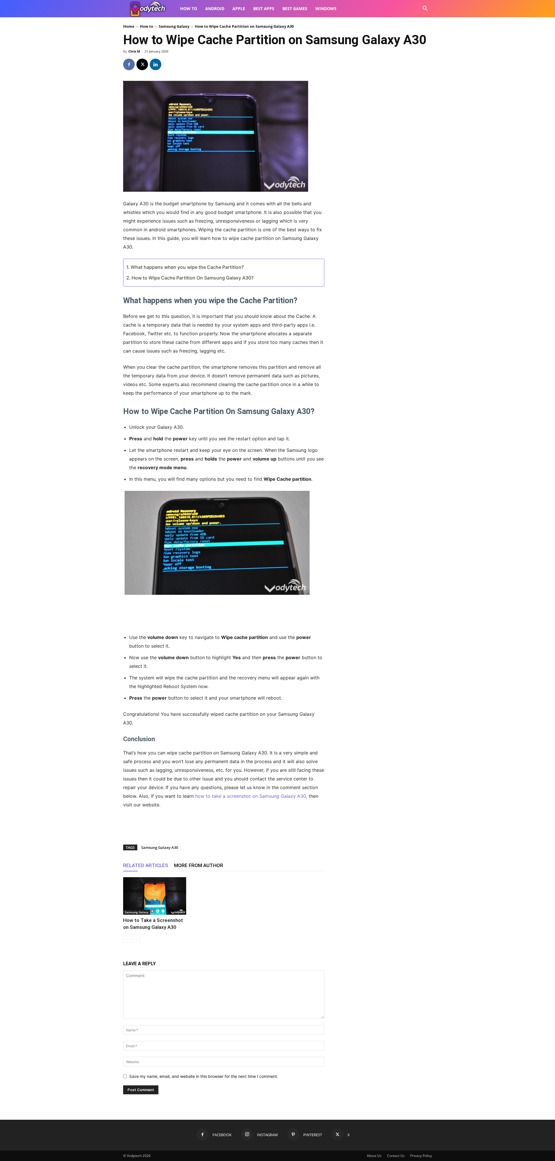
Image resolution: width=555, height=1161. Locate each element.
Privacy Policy (421, 1155)
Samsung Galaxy (174, 26)
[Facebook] (129, 64)
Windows (325, 8)
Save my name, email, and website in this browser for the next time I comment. (203, 1076)
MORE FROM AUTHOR (198, 865)
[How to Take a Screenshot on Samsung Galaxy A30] (154, 896)
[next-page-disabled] (136, 939)
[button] (425, 9)
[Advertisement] (223, 613)
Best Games (294, 8)
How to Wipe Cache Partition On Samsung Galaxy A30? (193, 278)
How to (188, 8)
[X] (142, 64)
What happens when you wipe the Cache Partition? (187, 267)
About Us (374, 1155)
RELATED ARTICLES (145, 865)
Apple (238, 8)
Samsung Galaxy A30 (159, 847)
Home (128, 26)
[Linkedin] (155, 64)
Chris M (134, 51)
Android (214, 8)
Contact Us (396, 1155)
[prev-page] (126, 939)
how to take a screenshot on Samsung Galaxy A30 (250, 796)
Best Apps (263, 8)
